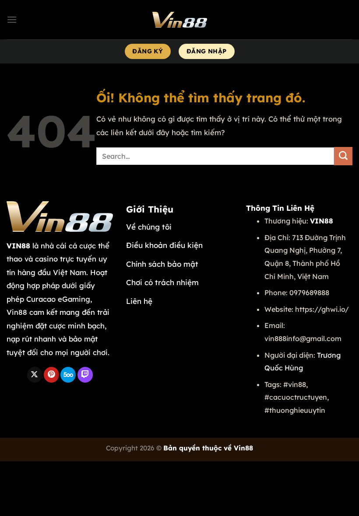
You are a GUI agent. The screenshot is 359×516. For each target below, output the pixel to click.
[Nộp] (343, 156)
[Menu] (12, 19)
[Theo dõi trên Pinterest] (51, 375)
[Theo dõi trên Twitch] (85, 375)
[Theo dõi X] (34, 375)
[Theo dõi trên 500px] (68, 375)
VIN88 (18, 245)
